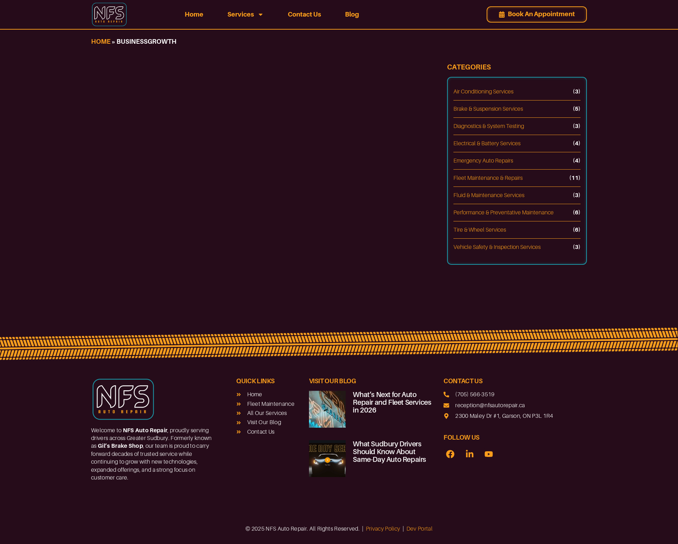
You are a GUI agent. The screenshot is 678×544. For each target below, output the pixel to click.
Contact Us (304, 14)
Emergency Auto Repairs (483, 161)
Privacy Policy (383, 529)
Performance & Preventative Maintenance (503, 212)
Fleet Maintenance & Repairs (488, 178)
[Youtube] (488, 454)
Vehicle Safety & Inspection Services (497, 247)
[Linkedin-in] (469, 454)
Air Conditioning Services (483, 91)
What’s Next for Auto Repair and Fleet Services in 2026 (392, 402)
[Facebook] (450, 454)
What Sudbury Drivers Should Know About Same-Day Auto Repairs (389, 451)
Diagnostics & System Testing (488, 126)
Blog (352, 14)
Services (240, 14)
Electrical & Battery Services (487, 143)
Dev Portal (419, 529)
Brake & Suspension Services (488, 109)
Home (194, 14)
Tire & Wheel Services (479, 230)
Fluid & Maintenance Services (488, 195)
